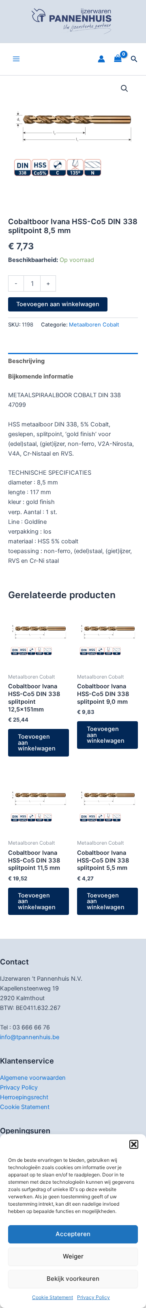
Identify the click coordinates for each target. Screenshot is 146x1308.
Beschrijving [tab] (26, 361)
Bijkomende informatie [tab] (40, 376)
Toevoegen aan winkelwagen (57, 304)
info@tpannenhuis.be (29, 1037)
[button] (134, 1144)
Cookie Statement (52, 1297)
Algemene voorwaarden (33, 1077)
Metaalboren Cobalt (94, 324)
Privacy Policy (93, 1297)
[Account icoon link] (101, 59)
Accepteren (73, 1234)
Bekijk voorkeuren (73, 1278)
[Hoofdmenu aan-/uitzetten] (16, 59)
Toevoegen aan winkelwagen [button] (37, 742)
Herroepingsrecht (24, 1097)
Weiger (73, 1256)
